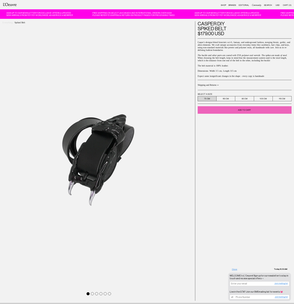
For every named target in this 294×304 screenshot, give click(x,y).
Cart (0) (287, 5)
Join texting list (281, 297)
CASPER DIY (211, 23)
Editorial (244, 5)
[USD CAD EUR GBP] (278, 5)
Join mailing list (281, 283)
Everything (7, 22)
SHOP (223, 5)
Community (256, 5)
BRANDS (232, 5)
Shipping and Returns (207, 85)
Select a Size (205, 94)
